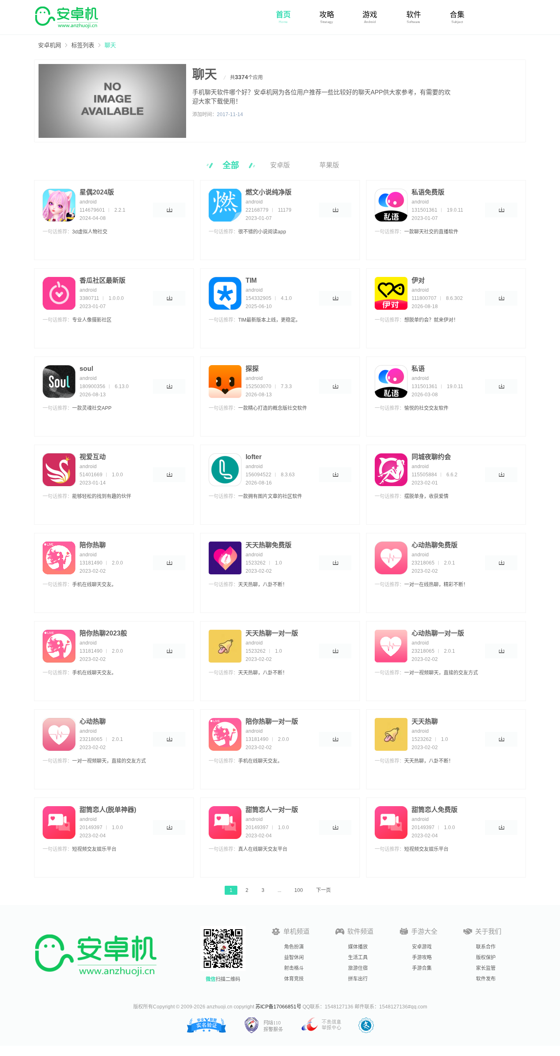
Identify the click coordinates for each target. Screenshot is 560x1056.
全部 (231, 165)
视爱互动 (93, 456)
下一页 (323, 890)
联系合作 (486, 947)
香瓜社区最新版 (102, 280)
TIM (251, 280)
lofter (254, 456)
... (279, 890)
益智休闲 (294, 957)
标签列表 (82, 45)
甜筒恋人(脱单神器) (108, 809)
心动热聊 (93, 721)
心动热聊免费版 (435, 545)
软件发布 (486, 979)
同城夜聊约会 (431, 456)
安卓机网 (49, 45)
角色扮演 (294, 947)
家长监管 (486, 968)
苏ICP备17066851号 (278, 1007)
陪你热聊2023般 (103, 633)
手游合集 (422, 968)
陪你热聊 (93, 545)
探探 (252, 368)
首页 (283, 15)
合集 (457, 15)
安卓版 (280, 165)
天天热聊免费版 (268, 545)
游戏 (369, 15)
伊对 (418, 280)
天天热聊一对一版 (272, 633)
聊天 (110, 45)
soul (86, 368)
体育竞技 (294, 979)
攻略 (326, 15)
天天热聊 (425, 721)
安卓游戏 (422, 947)
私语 (418, 368)
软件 (413, 15)
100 (298, 890)
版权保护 (486, 957)
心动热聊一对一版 (438, 633)
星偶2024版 (97, 192)
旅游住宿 (358, 968)
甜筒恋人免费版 (435, 809)
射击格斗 (294, 968)
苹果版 (329, 165)
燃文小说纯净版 (268, 192)
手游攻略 (422, 957)
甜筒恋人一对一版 (272, 809)
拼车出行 (358, 979)
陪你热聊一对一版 (272, 721)
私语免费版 (428, 192)
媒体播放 (358, 947)
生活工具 (358, 957)
